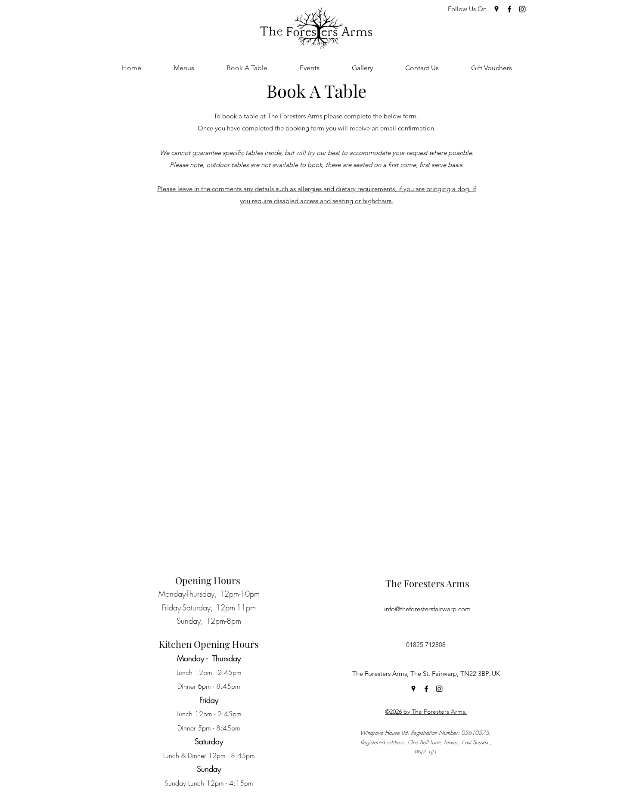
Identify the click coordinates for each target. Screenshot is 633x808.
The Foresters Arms (427, 583)
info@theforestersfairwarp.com (427, 609)
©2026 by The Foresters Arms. (426, 711)
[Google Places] (496, 9)
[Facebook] (509, 9)
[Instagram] (522, 9)
